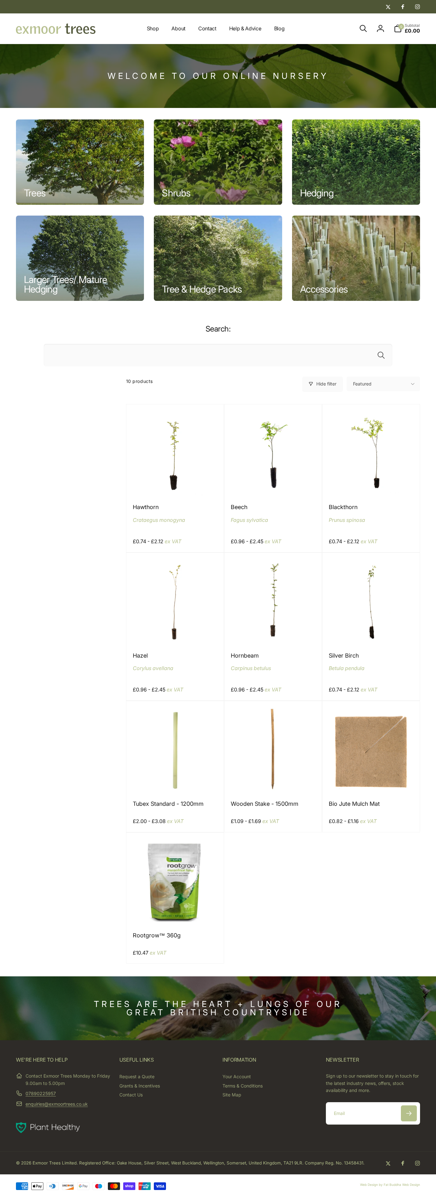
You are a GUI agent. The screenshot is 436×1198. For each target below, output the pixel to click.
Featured (362, 383)
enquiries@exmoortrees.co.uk (57, 1104)
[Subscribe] (409, 1113)
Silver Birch (344, 655)
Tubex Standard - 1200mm (168, 803)
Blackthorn (343, 507)
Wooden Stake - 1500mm (264, 803)
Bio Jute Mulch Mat (354, 803)
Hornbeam (245, 655)
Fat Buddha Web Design (402, 1185)
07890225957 (41, 1093)
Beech (239, 507)
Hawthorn (146, 507)
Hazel (140, 655)
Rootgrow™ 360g (157, 935)
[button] (363, 28)
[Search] (381, 355)
